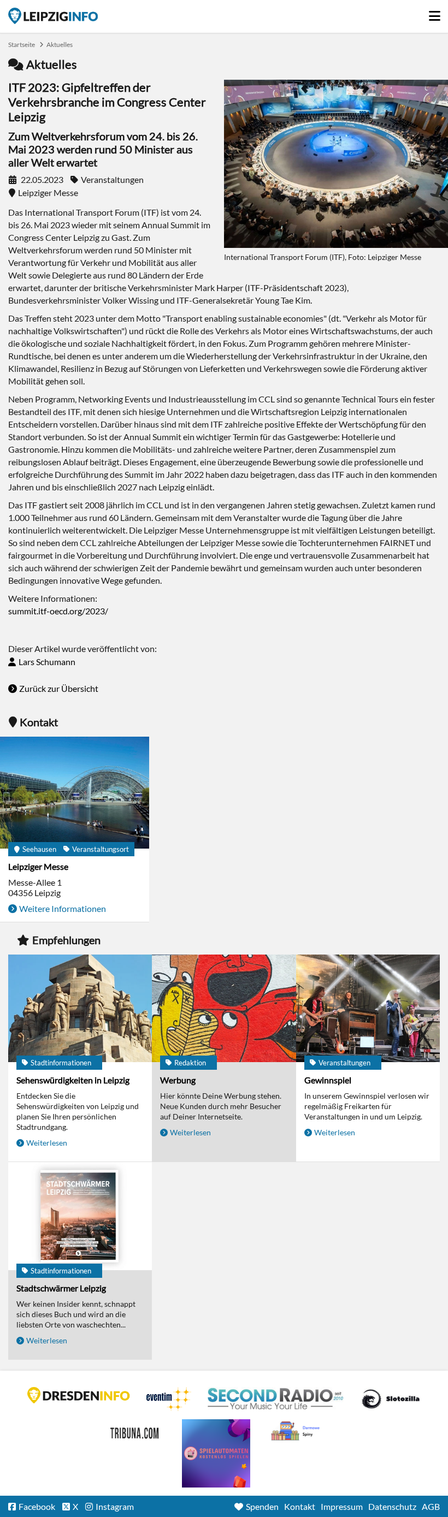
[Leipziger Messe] (74, 793)
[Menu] (434, 13)
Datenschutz (392, 1506)
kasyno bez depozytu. (297, 1431)
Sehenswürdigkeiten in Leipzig (72, 1080)
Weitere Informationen (62, 908)
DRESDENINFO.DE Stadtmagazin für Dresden (78, 1395)
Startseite (53, 16)
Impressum (342, 1506)
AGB (431, 1506)
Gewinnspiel (327, 1080)
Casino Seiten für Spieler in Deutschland (391, 1399)
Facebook (37, 1506)
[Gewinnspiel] (368, 1009)
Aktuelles (59, 44)
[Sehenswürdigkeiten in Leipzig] (80, 1009)
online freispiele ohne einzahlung (216, 1453)
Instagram (115, 1506)
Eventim (168, 1399)
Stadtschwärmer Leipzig (61, 1288)
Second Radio (276, 1399)
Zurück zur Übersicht (58, 688)
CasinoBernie (135, 1431)
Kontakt (299, 1506)
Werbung (178, 1080)
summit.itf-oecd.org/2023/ (58, 611)
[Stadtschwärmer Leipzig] (80, 1216)
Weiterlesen (46, 1142)
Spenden (262, 1506)
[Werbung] (224, 1009)
